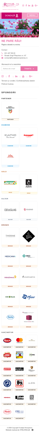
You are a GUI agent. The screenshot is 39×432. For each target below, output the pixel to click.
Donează (10, 15)
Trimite (28, 68)
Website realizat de (18, 430)
